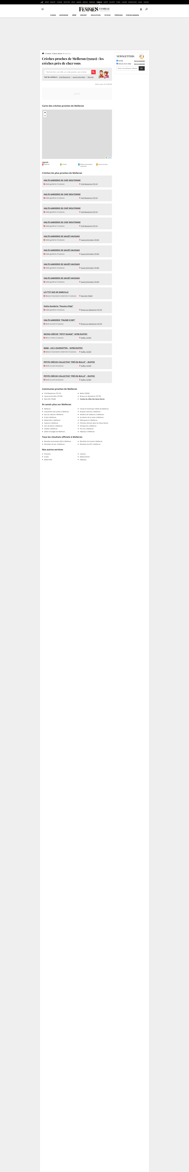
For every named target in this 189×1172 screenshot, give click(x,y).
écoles (107, 15)
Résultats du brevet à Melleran (91, 441)
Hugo (140, 2)
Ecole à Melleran (50, 417)
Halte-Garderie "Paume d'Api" (58, 306)
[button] (45, 112)
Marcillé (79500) (87, 296)
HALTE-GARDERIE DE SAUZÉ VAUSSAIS (62, 236)
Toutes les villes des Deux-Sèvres (92, 399)
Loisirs (124, 2)
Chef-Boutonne (64, 77)
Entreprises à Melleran (88, 426)
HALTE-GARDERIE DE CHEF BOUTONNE (62, 180)
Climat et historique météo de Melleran (94, 409)
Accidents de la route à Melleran (92, 417)
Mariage (92, 2)
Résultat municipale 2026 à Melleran (57, 441)
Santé (106, 2)
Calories (83, 454)
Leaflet (109, 158)
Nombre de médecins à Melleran (92, 414)
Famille (99, 2)
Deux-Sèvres (57, 53)
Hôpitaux (83, 460)
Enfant (83, 15)
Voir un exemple (139, 61)
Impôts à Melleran (51, 429)
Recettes (67, 2)
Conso (53, 15)
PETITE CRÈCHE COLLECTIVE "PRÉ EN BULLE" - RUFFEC (69, 362)
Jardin (79, 2)
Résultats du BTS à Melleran (90, 444)
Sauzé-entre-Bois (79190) (90, 240)
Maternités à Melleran (52, 420)
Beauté (52, 2)
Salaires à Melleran (51, 423)
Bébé (74, 15)
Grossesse (63, 15)
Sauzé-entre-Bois (79, 77)
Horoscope (132, 2)
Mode (47, 2)
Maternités (48, 460)
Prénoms (119, 15)
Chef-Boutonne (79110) (89, 184)
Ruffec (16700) (86, 338)
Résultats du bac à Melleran (54, 444)
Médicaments (85, 457)
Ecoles (46, 457)
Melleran (47, 409)
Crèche (48, 53)
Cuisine (59, 2)
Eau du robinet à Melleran (53, 414)
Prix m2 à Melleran (87, 429)
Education (96, 15)
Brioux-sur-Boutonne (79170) (91, 310)
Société (112, 2)
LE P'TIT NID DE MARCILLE (56, 292)
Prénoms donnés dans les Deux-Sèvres (94, 423)
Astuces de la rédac (124, 64)
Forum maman (132, 15)
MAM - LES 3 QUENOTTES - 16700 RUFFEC (63, 348)
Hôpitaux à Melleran (87, 432)
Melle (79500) (85, 393)
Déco (73, 2)
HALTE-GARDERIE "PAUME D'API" (59, 320)
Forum (146, 2)
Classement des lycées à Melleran (56, 412)
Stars (118, 2)
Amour (85, 2)
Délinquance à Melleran (88, 420)
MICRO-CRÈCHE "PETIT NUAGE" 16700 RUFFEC (65, 334)
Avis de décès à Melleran (53, 426)
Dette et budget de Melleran (54, 432)
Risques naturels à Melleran (90, 412)
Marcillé (91, 77)
